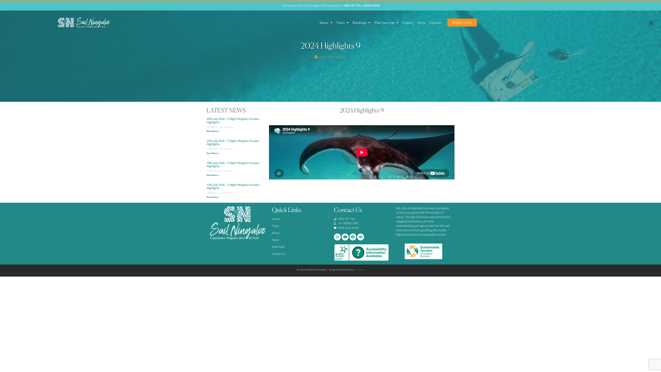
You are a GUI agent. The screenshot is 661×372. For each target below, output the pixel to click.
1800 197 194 (351, 5)
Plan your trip (385, 22)
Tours (340, 22)
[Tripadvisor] (360, 237)
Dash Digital (359, 269)
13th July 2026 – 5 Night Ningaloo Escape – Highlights (234, 186)
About (324, 22)
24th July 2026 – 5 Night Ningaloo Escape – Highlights (234, 142)
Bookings (360, 22)
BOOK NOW (372, 5)
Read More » (213, 131)
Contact (435, 22)
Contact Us (278, 254)
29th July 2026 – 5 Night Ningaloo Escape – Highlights (234, 120)
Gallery (407, 22)
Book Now (462, 22)
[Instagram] (337, 237)
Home (276, 219)
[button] (651, 23)
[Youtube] (345, 237)
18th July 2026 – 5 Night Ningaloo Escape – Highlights (234, 164)
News (421, 22)
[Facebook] (352, 237)
